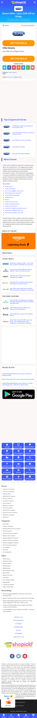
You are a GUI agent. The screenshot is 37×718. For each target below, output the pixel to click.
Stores (18, 624)
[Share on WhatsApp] (28, 67)
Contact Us (18, 637)
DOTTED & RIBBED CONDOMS (14, 191)
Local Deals (6, 547)
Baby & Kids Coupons (9, 536)
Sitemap (18, 633)
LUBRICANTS (9, 197)
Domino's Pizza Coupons (10, 512)
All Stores (5, 517)
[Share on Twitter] (4, 67)
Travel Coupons (7, 531)
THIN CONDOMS (10, 189)
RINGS (7, 199)
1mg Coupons (7, 503)
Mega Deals (6, 582)
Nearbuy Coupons (8, 505)
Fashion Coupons (8, 526)
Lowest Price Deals (8, 584)
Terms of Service (18, 702)
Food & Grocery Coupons (10, 533)
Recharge (6, 524)
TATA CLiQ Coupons (8, 491)
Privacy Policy (18, 706)
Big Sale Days (7, 566)
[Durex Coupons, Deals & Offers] (18, 8)
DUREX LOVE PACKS (11, 206)
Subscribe (18, 627)
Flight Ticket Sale (8, 587)
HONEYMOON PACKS (11, 202)
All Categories (7, 552)
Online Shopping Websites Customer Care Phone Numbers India (17, 374)
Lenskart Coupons (8, 501)
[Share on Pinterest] (14, 67)
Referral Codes (7, 561)
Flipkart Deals (7, 494)
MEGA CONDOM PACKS (12, 204)
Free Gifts (6, 577)
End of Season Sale (8, 570)
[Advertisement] (18, 99)
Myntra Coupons (8, 508)
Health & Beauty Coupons (10, 538)
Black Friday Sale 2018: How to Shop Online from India (18, 379)
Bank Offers (6, 573)
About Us (18, 617)
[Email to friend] (33, 67)
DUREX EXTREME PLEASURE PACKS (16, 208)
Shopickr (10, 77)
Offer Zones (6, 559)
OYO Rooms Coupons (9, 510)
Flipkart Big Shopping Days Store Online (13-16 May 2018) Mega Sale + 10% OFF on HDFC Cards (17, 384)
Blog (18, 630)
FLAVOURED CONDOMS (12, 195)
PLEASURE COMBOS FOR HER (14, 213)
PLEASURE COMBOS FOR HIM (14, 210)
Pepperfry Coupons (8, 515)
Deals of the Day (7, 575)
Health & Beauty (12, 72)
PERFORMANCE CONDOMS (13, 193)
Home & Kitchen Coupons (10, 540)
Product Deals (7, 563)
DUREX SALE (9, 186)
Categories (18, 620)
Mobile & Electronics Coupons (11, 528)
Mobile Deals (6, 568)
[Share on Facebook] (9, 67)
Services (5, 549)
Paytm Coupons (7, 498)
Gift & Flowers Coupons (10, 545)
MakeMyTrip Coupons (9, 496)
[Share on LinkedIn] (23, 67)
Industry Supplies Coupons (10, 543)
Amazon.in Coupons (9, 489)
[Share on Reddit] (18, 67)
